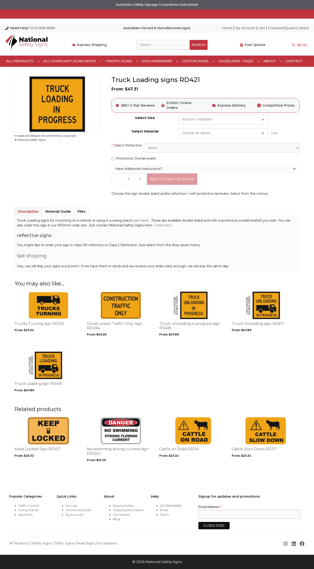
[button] (205, 169)
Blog (116, 519)
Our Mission (121, 514)
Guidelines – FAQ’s (235, 61)
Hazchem (25, 514)
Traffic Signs (119, 61)
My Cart (71, 505)
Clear (274, 133)
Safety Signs (41, 543)
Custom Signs (195, 61)
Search (198, 45)
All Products (19, 61)
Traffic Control (28, 505)
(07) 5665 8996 (43, 28)
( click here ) (163, 225)
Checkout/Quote (282, 28)
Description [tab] (28, 211)
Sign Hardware (157, 61)
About (304, 28)
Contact (294, 61)
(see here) (141, 220)
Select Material (145, 131)
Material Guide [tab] (58, 211)
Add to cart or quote (172, 179)
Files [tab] (81, 211)
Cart (261, 28)
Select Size (145, 118)
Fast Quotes (255, 45)
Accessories (107, 543)
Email (164, 510)
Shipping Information (128, 510)
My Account (245, 28)
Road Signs (86, 543)
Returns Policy (123, 505)
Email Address (210, 507)
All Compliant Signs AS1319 (69, 61)
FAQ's (164, 514)
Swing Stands (28, 510)
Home (227, 28)
